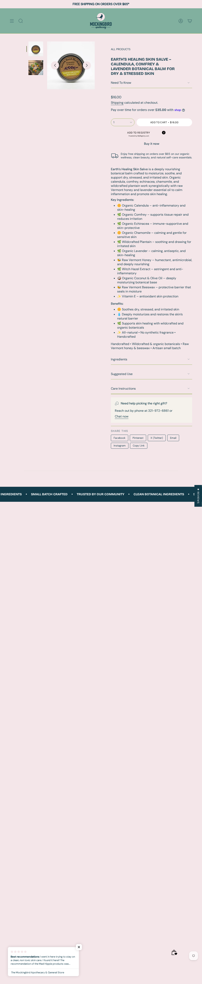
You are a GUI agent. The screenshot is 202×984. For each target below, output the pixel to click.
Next (87, 65)
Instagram (120, 445)
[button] (138, 134)
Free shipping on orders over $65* (101, 4)
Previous (55, 65)
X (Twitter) (157, 438)
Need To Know (121, 83)
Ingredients (119, 359)
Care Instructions (123, 388)
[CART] (189, 20)
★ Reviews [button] (198, 495)
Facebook (119, 438)
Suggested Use (122, 374)
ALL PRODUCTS (120, 49)
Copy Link (139, 445)
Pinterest (138, 438)
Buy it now (151, 144)
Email (173, 438)
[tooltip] (164, 132)
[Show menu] (12, 20)
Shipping (117, 103)
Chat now (121, 416)
